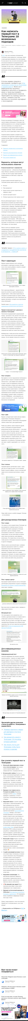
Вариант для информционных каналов (12, 155)
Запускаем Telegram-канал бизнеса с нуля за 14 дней (13, 977)
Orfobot (14, 793)
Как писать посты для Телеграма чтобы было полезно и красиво (12, 747)
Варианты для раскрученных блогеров (12, 152)
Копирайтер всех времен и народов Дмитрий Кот (13, 585)
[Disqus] (14, 948)
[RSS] (25, 3)
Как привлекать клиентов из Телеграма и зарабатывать (13, 85)
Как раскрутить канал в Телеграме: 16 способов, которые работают (12, 739)
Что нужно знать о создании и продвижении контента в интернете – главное (13, 249)
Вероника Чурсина (8, 51)
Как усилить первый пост (9, 157)
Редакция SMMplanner (10, 981)
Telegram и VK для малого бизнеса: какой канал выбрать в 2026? (13, 987)
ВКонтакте (4, 910)
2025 (4, 55)
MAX (22, 908)
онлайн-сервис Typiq (8, 827)
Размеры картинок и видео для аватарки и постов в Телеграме (13, 732)
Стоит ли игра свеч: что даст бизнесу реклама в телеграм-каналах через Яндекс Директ (13, 998)
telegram (4, 27)
